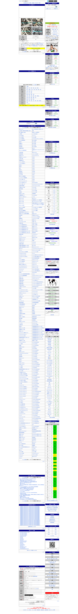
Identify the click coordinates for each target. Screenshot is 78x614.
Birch (48, 529)
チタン (49, 406)
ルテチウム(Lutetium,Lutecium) (36, 418)
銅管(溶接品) (21, 188)
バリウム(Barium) (34, 378)
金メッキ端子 (21, 445)
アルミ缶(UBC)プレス (22, 407)
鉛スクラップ (34, 198)
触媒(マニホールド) (22, 437)
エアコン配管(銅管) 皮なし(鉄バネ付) (24, 232)
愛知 (27, 94)
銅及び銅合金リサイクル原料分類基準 (52, 507)
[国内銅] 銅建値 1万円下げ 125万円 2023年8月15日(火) (27, 480)
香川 (51, 581)
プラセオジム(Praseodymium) (36, 399)
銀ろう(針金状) (34, 140)
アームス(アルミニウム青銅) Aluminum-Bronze (26, 489)
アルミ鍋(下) (21, 402)
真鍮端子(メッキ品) (22, 329)
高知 (55, 581)
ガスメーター (21, 270)
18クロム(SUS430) (35, 182)
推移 (55, 29)
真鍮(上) (20, 308)
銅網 (20, 216)
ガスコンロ (34, 243)
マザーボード (34, 432)
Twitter (56, 271)
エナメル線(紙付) (21, 138)
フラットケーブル (35, 291)
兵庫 (49, 575)
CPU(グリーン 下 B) (35, 267)
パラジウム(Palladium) (35, 370)
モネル (20, 299)
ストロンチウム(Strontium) (36, 364)
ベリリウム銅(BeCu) (22, 163)
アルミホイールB (49, 371)
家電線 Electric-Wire (22, 496)
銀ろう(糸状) (34, 143)
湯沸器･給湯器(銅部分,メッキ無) (24, 245)
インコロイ (34, 448)
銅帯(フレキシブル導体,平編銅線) (24, 213)
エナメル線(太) (21, 135)
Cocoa (55, 532)
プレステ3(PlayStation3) (35, 426)
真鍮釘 (20, 345)
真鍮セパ (20, 326)
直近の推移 (52, 314)
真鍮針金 (20, 348)
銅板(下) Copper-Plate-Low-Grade (24, 497)
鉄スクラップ (34, 235)
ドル (54, 188)
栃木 (40, 89)
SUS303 (33, 166)
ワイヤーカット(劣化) (22, 335)
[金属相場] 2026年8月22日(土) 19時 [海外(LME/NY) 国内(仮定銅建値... (30, 510)
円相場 (50, 36)
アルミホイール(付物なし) (23, 386)
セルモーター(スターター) (23, 267)
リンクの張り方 (37, 588)
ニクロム (33, 196)
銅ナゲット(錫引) (21, 205)
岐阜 (29, 94)
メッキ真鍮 (21, 343)
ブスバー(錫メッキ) (22, 179)
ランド (54, 206)
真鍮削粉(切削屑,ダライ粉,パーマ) (24, 337)
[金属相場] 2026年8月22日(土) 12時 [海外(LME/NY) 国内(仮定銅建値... (30, 517)
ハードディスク (49, 398)
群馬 (38, 89)
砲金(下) (20, 361)
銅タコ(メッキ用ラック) (22, 196)
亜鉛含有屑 (34, 232)
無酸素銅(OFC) (21, 160)
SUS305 (33, 168)
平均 (57, 29)
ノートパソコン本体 (35, 251)
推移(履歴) (47, 67)
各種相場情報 (52, 522)
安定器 (20, 272)
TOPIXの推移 (52, 234)
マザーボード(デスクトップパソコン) (37, 275)
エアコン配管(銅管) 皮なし (23, 224)
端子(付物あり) (34, 429)
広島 (27, 97)
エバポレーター (21, 242)
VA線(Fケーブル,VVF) (22, 286)
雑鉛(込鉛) (33, 437)
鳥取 (31, 97)
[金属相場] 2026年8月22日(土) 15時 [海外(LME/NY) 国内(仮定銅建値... (30, 514)
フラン (54, 212)
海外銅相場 (57, 35)
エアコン (20, 235)
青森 (47, 558)
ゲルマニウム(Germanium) (36, 359)
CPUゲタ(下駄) (34, 272)
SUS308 (33, 169)
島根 (33, 97)
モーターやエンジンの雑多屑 (23, 251)
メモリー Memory (22, 491)
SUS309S (33, 171)
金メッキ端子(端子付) (22, 443)
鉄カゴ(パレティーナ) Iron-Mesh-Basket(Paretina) (27, 498)
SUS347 (33, 177)
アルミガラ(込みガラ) (22, 426)
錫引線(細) (20, 146)
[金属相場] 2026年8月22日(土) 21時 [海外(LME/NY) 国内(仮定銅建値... (30, 508)
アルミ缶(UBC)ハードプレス (23, 408)
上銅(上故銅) (21, 152)
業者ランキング (48, 8)
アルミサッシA (49, 366)
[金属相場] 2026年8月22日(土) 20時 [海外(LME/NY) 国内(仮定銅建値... (30, 509)
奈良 (54, 575)
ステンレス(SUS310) (49, 363)
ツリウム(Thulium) (35, 415)
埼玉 (32, 89)
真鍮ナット (21, 315)
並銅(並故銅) (49, 341)
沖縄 (27, 102)
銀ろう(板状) (34, 141)
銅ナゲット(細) (21, 201)
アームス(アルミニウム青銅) (23, 375)
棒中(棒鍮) (20, 318)
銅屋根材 (33, 445)
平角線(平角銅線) (21, 185)
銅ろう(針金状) (34, 146)
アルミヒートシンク (22, 399)
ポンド (54, 196)
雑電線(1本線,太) (21, 280)
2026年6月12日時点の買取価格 (35, 48)
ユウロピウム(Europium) (35, 405)
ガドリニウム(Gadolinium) (36, 407)
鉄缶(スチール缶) (34, 237)
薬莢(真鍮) (20, 356)
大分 (33, 100)
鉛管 (49, 382)
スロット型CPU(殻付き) (35, 269)
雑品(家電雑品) (21, 302)
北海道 (27, 86)
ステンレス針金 (34, 190)
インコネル (21, 448)
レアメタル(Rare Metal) (35, 342)
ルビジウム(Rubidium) (35, 362)
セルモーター (49, 387)
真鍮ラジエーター (22, 351)
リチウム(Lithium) (34, 343)
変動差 (49, 66)
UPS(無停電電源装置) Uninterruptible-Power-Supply (27, 487)
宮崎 (37, 100)
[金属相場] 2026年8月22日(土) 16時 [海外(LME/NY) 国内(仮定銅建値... (30, 513)
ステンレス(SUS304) (49, 360)
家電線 (20, 288)
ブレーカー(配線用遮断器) (23, 275)
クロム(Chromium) (34, 351)
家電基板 (49, 404)
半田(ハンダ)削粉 (34, 224)
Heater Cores (21, 545)
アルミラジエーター (22, 424)
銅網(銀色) (20, 218)
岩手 (49, 558)
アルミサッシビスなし (22, 394)
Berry (55, 527)
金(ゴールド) (34, 440)
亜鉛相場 (51, 127)
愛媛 (53, 581)
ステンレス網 (34, 188)
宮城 (53, 558)
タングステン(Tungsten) (35, 383)
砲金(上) (20, 359)
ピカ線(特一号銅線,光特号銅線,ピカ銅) (24, 130)
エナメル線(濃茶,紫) (22, 140)
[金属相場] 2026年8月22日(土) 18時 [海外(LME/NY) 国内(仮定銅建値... (30, 511)
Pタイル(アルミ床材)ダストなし (37, 434)
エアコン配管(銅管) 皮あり (23, 226)
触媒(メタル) (21, 435)
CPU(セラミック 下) (35, 261)
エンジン (20, 415)
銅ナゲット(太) (21, 198)
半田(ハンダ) (34, 221)
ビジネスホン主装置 (35, 324)
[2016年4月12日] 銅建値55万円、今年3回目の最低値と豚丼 (28, 481)
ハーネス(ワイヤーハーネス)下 (23, 291)
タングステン (49, 412)
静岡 (31, 94)
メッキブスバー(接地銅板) (23, 177)
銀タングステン (34, 456)
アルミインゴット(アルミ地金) (23, 378)
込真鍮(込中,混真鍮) (22, 313)
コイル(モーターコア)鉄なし (23, 256)
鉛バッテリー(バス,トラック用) (36, 201)
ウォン (54, 198)
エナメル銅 (21, 174)
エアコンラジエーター (22, 237)
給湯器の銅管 (35, 45)
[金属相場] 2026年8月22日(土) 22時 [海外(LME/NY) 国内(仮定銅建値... (30, 507)
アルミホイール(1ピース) (23, 389)
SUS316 (33, 158)
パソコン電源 (34, 288)
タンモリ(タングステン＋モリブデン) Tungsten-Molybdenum (28, 492)
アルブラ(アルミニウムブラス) (23, 353)
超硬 (33, 130)
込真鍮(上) (20, 310)
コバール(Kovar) (34, 195)
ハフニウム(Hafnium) (35, 380)
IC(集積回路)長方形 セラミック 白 (37, 329)
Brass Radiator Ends (22, 547)
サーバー (33, 253)
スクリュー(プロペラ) (22, 342)
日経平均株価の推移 (52, 224)
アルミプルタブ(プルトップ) (23, 410)
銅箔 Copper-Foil (22, 483)
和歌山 (57, 575)
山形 (55, 558)
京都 (51, 575)
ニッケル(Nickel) (34, 356)
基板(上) (33, 307)
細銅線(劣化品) (21, 148)
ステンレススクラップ (35, 155)
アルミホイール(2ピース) (23, 391)
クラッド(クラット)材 (22, 221)
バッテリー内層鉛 (35, 210)
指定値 (51, 66)
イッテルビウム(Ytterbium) (36, 416)
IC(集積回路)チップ (35, 299)
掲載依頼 (33, 105)
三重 (33, 94)
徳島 (49, 581)
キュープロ (21, 294)
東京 (27, 89)
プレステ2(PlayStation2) (35, 421)
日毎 (52, 65)
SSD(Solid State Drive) (35, 286)
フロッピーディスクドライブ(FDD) (37, 289)
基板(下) (33, 310)
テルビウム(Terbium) (35, 408)
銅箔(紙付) (20, 171)
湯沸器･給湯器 (21, 243)
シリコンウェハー (35, 234)
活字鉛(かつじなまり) (35, 215)
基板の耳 (33, 305)
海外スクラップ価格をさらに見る (32, 550)
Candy (56, 529)
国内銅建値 (47, 35)
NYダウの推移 (52, 244)
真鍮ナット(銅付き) (22, 316)
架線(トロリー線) (21, 193)
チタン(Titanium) (34, 348)
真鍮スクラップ (21, 307)
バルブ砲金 (21, 367)
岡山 (29, 97)
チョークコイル (21, 262)
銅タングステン (34, 152)
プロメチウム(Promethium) (36, 402)
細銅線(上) (20, 143)
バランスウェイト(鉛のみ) (36, 216)
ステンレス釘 (34, 187)
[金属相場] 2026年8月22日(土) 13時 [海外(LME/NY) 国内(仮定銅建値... (30, 516)
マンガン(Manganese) (35, 353)
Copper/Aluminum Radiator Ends (24, 548)
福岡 (27, 100)
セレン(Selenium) (34, 361)
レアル (54, 193)
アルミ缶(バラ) (49, 374)
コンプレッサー (21, 269)
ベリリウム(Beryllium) (35, 345)
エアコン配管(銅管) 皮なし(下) (23, 229)
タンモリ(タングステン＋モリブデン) (37, 138)
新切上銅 (33, 443)
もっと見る (52, 535)
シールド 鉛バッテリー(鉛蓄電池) (37, 207)
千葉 (34, 89)
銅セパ (20, 190)
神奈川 (30, 89)
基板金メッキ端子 (35, 340)
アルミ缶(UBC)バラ (22, 405)
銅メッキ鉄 (34, 245)
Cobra (49, 532)
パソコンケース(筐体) (35, 297)
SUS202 (33, 163)
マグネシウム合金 (35, 454)
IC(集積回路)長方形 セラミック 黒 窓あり (38, 334)
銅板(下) (20, 166)
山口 (35, 97)
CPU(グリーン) (34, 264)
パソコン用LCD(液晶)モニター (36, 256)
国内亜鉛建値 (52, 517)
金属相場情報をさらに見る (32, 526)
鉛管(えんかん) (34, 213)
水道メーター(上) (21, 362)
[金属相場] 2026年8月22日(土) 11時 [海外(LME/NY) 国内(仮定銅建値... (30, 518)
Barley (49, 527)
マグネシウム (21, 454)
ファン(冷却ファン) (35, 294)
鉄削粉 (33, 240)
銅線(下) (20, 141)
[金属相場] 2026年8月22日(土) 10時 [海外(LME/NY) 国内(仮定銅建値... (30, 519)
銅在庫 (54, 106)
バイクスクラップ (22, 305)
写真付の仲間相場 (52, 417)
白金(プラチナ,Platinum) (35, 386)
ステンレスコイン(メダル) (36, 185)
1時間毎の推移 (54, 24)
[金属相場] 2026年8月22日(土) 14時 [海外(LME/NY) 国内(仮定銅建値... (30, 515)
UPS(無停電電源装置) (35, 302)
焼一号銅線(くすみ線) (22, 132)
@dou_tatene (48, 260)
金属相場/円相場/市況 (52, 520)
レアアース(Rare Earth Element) (36, 391)
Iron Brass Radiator (22, 544)
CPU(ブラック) (34, 262)
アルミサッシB (49, 368)
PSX (33, 424)
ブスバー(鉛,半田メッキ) (22, 182)
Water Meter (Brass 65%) (23, 546)
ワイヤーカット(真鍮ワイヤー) (23, 332)
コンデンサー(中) (34, 321)
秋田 (51, 558)
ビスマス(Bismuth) (34, 389)
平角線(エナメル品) (22, 187)
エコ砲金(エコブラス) (22, 372)
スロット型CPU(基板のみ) (36, 270)
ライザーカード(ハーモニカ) (36, 315)
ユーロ (54, 190)
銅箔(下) (20, 169)
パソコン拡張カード (35, 280)
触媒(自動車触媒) (21, 432)
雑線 (48, 358)
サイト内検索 (24, 51)
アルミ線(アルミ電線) (22, 380)
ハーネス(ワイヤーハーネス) (23, 289)
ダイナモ (49, 385)
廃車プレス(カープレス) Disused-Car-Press (26, 479)
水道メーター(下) (21, 364)
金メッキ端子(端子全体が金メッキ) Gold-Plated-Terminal (28, 478)
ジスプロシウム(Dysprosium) (36, 410)
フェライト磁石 (21, 453)
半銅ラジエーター (22, 240)
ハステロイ (21, 456)
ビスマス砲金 (21, 370)
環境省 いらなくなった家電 (52, 510)
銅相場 (52, 106)
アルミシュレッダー (22, 416)
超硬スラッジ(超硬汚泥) (35, 132)
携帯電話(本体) (34, 316)
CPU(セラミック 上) (35, 259)
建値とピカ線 (55, 66)
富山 (27, 92)
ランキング (28, 103)
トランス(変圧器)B (22, 261)
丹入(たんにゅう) (34, 229)
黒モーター (21, 248)
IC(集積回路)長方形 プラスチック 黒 (37, 335)
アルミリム (21, 397)
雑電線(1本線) (21, 278)
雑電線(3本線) (21, 283)
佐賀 (29, 100)
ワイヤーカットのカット (22, 334)
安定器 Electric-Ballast (23, 493)
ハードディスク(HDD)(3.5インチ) (37, 283)
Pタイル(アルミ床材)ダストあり (37, 435)
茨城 (36, 89)
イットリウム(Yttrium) (35, 394)
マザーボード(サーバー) (35, 278)
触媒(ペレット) (21, 440)
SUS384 (33, 179)
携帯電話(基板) (34, 318)
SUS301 (33, 160)
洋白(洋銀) (20, 297)
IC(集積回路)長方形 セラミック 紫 (37, 326)
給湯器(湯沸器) (49, 349)
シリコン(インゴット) (35, 453)
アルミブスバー (21, 421)
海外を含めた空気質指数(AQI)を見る (52, 500)
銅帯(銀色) (20, 215)
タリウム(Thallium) (35, 388)
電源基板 (33, 313)
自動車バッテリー (49, 393)
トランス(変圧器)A (22, 259)
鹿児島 (40, 100)
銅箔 (20, 168)
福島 (56, 558)
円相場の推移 (52, 214)
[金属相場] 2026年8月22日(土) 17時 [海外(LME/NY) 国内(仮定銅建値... (30, 512)
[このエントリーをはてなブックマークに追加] (47, 1)
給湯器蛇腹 (34, 193)
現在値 (53, 29)
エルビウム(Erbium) (35, 413)
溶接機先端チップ (22, 195)
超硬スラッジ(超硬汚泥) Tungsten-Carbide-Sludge (27, 488)
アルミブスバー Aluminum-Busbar (24, 490)
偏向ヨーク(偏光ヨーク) (22, 264)
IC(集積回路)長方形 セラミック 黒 (37, 332)
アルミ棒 (20, 383)
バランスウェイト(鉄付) (35, 218)
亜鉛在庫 (54, 127)
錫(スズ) (33, 148)
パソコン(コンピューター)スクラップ (37, 248)
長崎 (31, 100)
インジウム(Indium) (35, 372)
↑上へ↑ (43, 53)
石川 (29, 92)
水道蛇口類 (21, 324)
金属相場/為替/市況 (52, 519)
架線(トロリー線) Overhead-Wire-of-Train (25, 482)
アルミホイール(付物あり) (23, 388)
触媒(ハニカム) (21, 434)
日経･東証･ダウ (55, 34)
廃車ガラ (20, 429)
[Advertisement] (31, 11)
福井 (31, 92)
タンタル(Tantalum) (35, 381)
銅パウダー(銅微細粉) (22, 210)
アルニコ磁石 (34, 451)
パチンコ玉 (34, 242)
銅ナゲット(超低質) (22, 207)
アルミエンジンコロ (22, 413)
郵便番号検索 (35, 576)
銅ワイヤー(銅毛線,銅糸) (22, 150)
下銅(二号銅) (21, 158)
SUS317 (33, 174)
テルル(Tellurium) (34, 375)
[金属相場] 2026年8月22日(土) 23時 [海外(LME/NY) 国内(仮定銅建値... (30, 506)
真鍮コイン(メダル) (22, 321)
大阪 (47, 575)
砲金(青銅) (49, 344)
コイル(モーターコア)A (22, 253)
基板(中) (33, 308)
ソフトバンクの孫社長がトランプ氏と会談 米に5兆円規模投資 (29, 486)
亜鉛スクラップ (34, 226)
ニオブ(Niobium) (34, 367)
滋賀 (52, 575)
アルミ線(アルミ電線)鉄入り (23, 381)
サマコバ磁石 (21, 451)
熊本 (35, 100)
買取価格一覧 (56, 8)
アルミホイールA (49, 369)
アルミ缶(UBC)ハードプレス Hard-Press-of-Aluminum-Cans (28, 499)
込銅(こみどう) (21, 155)
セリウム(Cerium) (34, 397)
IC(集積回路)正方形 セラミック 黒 (37, 337)
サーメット (34, 135)
